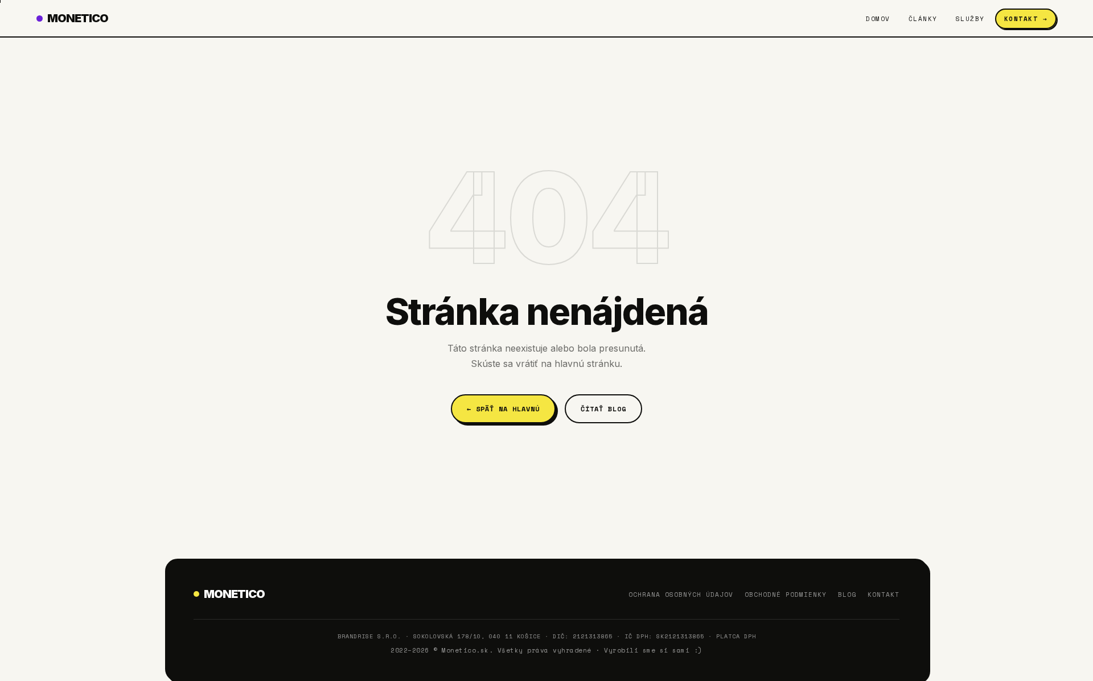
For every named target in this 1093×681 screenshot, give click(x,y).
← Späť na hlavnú (503, 409)
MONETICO (77, 18)
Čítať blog (603, 409)
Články (923, 18)
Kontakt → (1026, 18)
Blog (847, 594)
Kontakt (883, 594)
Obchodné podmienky (786, 594)
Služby (970, 18)
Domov (878, 18)
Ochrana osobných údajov (680, 594)
